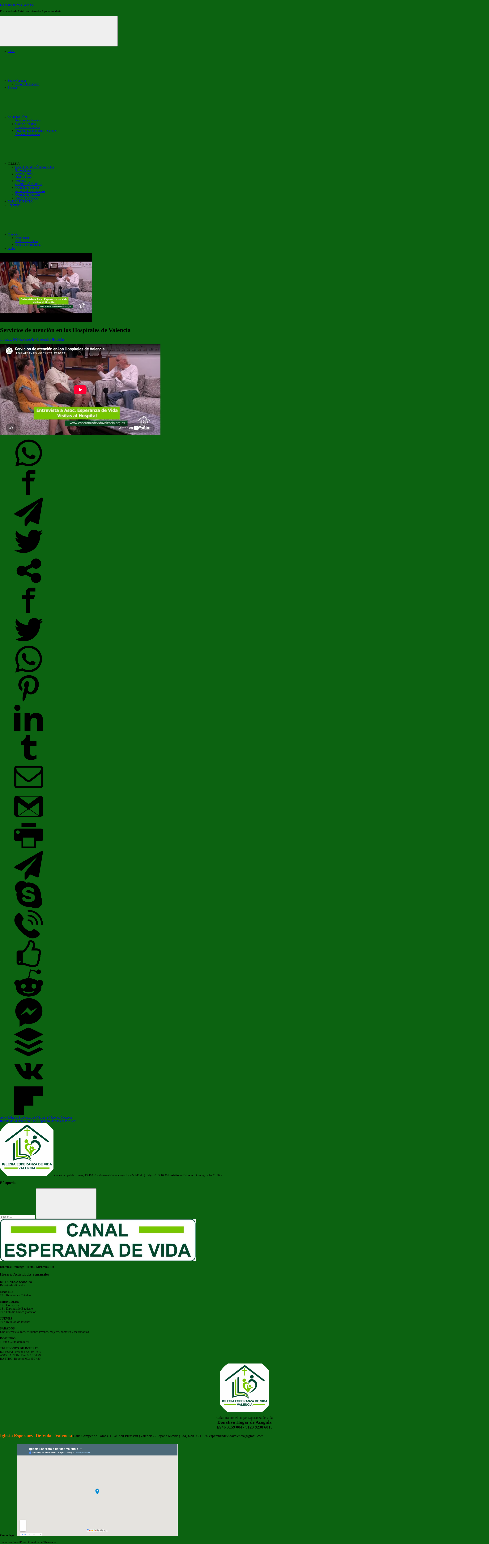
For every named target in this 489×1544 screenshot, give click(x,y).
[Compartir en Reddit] (28, 996)
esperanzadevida (29, 339)
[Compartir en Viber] (28, 937)
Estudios (20, 180)
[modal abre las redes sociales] (28, 584)
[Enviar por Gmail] (28, 819)
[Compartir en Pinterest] (28, 701)
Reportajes (14, 205)
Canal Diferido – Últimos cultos (34, 167)
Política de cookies (26, 241)
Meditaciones (23, 177)
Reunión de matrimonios (30, 191)
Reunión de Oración (27, 194)
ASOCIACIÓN (17, 117)
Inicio (11, 51)
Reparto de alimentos (28, 120)
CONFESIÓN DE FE (28, 184)
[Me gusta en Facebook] (28, 966)
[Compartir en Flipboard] (28, 1114)
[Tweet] (28, 554)
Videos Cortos (23, 174)
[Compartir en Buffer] (28, 1055)
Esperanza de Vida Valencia (17, 4)
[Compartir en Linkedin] (28, 731)
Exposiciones (23, 170)
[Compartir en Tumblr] (28, 760)
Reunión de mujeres (27, 187)
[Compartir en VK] (28, 1084)
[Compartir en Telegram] (28, 525)
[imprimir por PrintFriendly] (28, 849)
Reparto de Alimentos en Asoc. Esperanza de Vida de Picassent (38, 1121)
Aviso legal (22, 237)
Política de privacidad (28, 244)
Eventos (12, 87)
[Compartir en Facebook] (28, 495)
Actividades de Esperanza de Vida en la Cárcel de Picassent (36, 1117)
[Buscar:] (18, 1216)
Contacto (13, 234)
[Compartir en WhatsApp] (28, 466)
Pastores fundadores (27, 84)
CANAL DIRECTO (20, 201)
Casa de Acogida (25, 123)
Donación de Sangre (27, 127)
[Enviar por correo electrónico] (28, 790)
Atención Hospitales (27, 134)
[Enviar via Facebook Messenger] (28, 1025)
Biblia (11, 248)
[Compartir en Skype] (28, 908)
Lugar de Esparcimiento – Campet (36, 130)
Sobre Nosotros (17, 80)
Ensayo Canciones (26, 198)
